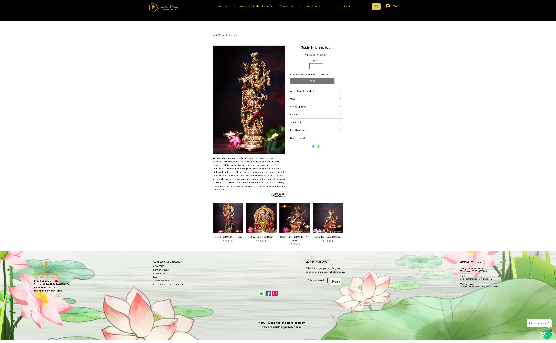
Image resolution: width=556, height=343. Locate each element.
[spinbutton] (316, 66)
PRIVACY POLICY (161, 269)
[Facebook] (268, 293)
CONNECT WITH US (470, 261)
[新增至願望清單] (339, 81)
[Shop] (376, 6)
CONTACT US (159, 273)
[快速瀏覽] (228, 218)
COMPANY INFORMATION (167, 261)
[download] (261, 293)
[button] (224, 6)
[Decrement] (311, 66)
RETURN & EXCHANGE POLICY (168, 284)
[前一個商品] (209, 218)
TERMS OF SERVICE (163, 280)
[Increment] (320, 66)
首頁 (215, 35)
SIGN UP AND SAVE (316, 261)
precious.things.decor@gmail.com (476, 279)
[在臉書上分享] (313, 146)
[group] (278, 224)
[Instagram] (275, 293)
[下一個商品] (347, 218)
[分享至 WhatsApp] (319, 146)
